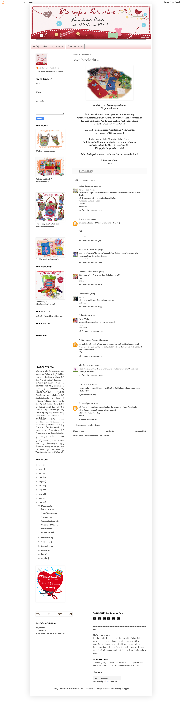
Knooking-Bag (42, 412)
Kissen (55, 407)
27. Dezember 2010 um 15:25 (90, 240)
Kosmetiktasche (41, 415)
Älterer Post (140, 431)
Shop (45, 46)
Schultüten (56, 436)
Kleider (39, 409)
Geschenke (43, 392)
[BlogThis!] (83, 171)
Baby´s (48, 374)
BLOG (36, 46)
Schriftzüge (41, 437)
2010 (41, 502)
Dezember (45, 506)
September (46, 546)
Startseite (110, 431)
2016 (41, 477)
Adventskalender (42, 371)
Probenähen (54, 430)
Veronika (112, 139)
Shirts (45, 440)
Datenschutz (41, 630)
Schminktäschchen (57, 433)
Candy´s (38, 380)
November (46, 537)
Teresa (126, 139)
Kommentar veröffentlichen (88, 425)
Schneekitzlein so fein (50, 521)
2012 (41, 494)
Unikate (49, 452)
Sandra (98, 139)
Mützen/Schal (54, 424)
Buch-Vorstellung (52, 377)
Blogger (125, 688)
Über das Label (75, 46)
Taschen (40, 446)
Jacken (61, 404)
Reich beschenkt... (48, 509)
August (44, 550)
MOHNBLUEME (86, 249)
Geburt (38, 389)
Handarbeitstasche (42, 398)
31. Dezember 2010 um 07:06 (91, 375)
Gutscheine (40, 395)
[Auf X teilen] (85, 171)
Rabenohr (83, 315)
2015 (40, 481)
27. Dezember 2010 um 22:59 (90, 306)
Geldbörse (53, 388)
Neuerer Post (78, 431)
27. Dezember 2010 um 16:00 (90, 262)
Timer (62, 447)
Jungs (42, 407)
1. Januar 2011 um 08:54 (88, 394)
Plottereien (39, 430)
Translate (113, 681)
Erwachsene (42, 386)
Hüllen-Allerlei (43, 401)
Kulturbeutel (56, 415)
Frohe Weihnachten (49, 513)
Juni (43, 554)
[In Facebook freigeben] (88, 171)
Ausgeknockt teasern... (50, 525)
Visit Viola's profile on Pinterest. (49, 316)
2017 (41, 473)
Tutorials (39, 452)
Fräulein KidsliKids (87, 271)
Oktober (45, 542)
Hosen (58, 398)
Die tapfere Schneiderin (48, 68)
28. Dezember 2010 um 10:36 (91, 331)
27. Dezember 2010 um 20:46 (90, 284)
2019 (41, 469)
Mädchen (42, 418)
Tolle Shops (55, 449)
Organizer (40, 427)
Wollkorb (57, 452)
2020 (41, 465)
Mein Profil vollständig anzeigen (49, 71)
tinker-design (84, 186)
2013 (41, 489)
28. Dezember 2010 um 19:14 (90, 356)
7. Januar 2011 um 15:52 (88, 419)
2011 (40, 498)
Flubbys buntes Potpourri (89, 340)
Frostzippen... (46, 517)
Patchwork (54, 427)
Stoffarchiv (57, 46)
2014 (41, 485)
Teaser (53, 447)
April (43, 558)
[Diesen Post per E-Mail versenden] (80, 171)
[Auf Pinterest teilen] (91, 171)
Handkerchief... (47, 528)
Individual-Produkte (49, 404)
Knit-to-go (54, 409)
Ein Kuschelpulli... (48, 532)
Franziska (83, 293)
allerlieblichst (84, 365)
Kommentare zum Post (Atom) (96, 435)
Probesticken (41, 433)
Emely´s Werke (54, 383)
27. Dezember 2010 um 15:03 (90, 210)
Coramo (82, 219)
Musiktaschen (40, 425)
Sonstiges (52, 443)
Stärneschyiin (85, 403)
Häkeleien (55, 395)
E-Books (39, 383)
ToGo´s (42, 449)
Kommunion (57, 413)
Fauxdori (57, 386)
